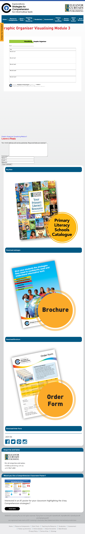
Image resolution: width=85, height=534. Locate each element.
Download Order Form (14, 428)
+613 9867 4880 (10, 468)
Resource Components (13, 19)
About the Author (73, 19)
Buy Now (9, 169)
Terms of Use (44, 531)
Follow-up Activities (58, 19)
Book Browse (80, 19)
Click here (12, 509)
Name (4, 158)
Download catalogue (13, 250)
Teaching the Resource (29, 19)
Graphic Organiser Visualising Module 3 (14, 136)
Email (4, 160)
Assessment (48, 19)
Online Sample (66, 19)
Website (4, 162)
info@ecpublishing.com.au (14, 466)
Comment (5, 156)
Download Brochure (13, 339)
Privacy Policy (33, 531)
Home (5, 19)
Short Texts (22, 19)
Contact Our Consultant (2, 32)
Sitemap (53, 531)
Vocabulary (38, 19)
